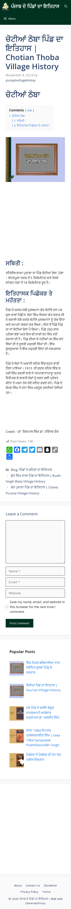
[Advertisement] (35, 222)
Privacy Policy (29, 892)
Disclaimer (50, 885)
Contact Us (33, 885)
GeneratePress (35, 903)
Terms (46, 892)
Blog (14, 469)
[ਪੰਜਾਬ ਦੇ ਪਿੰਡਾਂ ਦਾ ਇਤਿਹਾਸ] (5, 6)
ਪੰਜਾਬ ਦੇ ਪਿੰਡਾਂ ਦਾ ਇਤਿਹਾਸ (35, 6)
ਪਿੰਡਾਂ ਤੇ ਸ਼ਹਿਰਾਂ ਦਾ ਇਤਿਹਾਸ (35, 469)
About (18, 885)
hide (29, 110)
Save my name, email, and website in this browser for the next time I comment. (37, 607)
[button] (66, 6)
